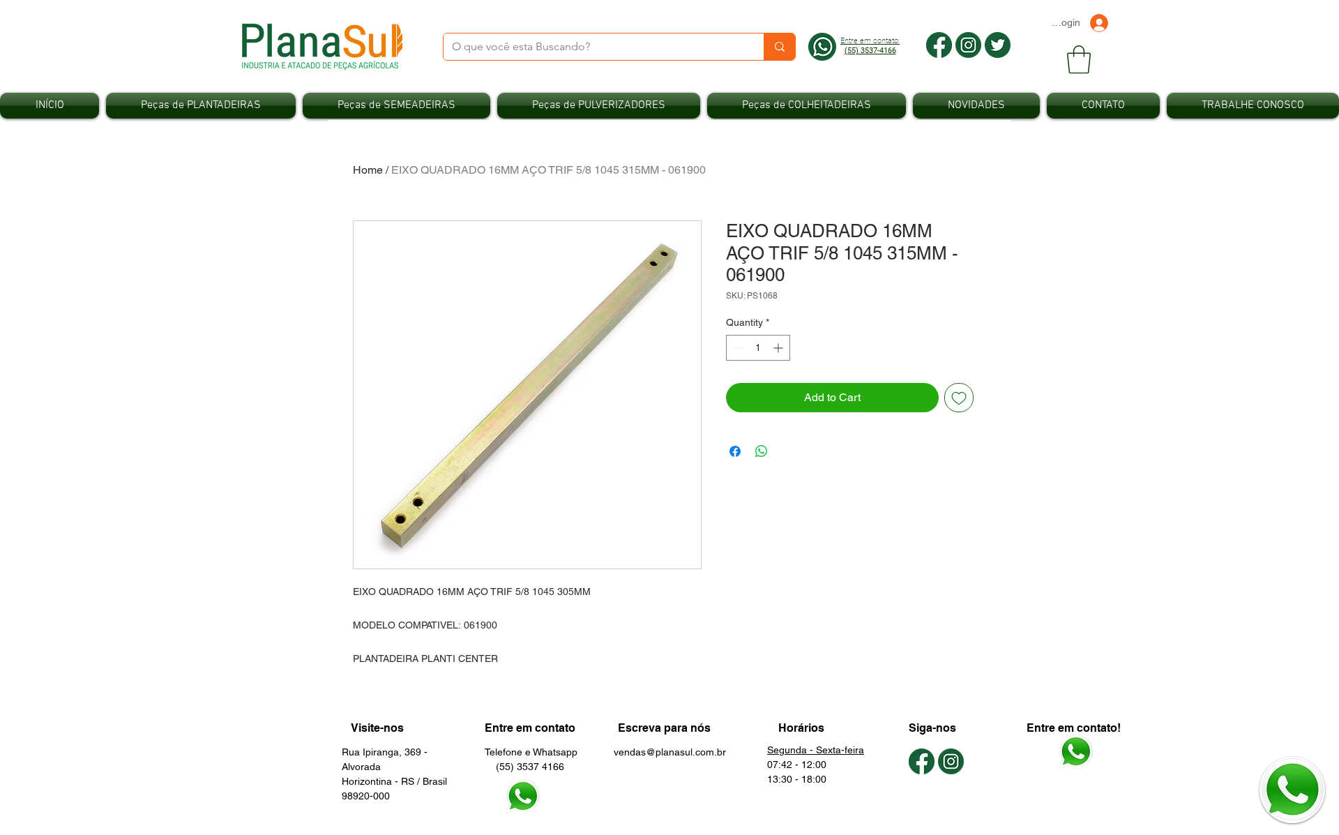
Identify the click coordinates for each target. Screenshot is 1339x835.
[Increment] (779, 348)
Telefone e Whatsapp (531, 752)
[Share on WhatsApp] (761, 451)
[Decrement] (737, 348)
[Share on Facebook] (735, 451)
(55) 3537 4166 (524, 766)
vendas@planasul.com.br (670, 752)
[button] (1079, 59)
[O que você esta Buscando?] (779, 46)
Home (368, 169)
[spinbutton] (758, 348)
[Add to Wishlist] (959, 397)
